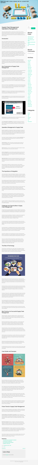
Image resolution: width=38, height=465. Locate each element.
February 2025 (29, 84)
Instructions (29, 117)
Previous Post (4, 448)
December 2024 (30, 87)
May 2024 (29, 97)
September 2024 (30, 91)
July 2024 (29, 94)
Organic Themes (21, 461)
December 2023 (30, 104)
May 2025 (29, 80)
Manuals (29, 118)
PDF (28, 120)
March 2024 (29, 100)
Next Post (24, 448)
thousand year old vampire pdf (7, 441)
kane (10, 445)
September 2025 (30, 74)
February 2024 (29, 101)
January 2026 (29, 68)
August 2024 (29, 93)
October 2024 (29, 90)
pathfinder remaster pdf (6, 443)
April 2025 (29, 81)
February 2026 (29, 67)
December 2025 (30, 70)
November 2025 (30, 71)
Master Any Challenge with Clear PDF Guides (15, 2)
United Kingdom (30, 121)
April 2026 (29, 64)
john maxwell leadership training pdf (8, 442)
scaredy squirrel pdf (30, 38)
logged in (7, 454)
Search (33, 28)
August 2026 (29, 60)
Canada (29, 114)
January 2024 (29, 103)
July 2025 (29, 77)
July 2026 (29, 61)
